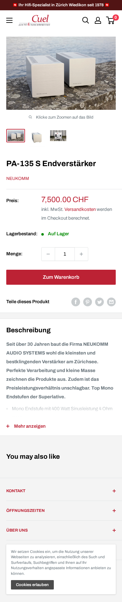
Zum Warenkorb (61, 277)
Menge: (14, 253)
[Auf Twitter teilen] (99, 301)
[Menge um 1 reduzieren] (48, 254)
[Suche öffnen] (85, 20)
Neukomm (17, 178)
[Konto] (98, 20)
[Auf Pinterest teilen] (87, 301)
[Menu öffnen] (9, 20)
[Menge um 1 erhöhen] (81, 254)
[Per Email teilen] (111, 301)
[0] (110, 20)
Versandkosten (80, 209)
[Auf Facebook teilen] (75, 301)
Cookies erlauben (32, 585)
